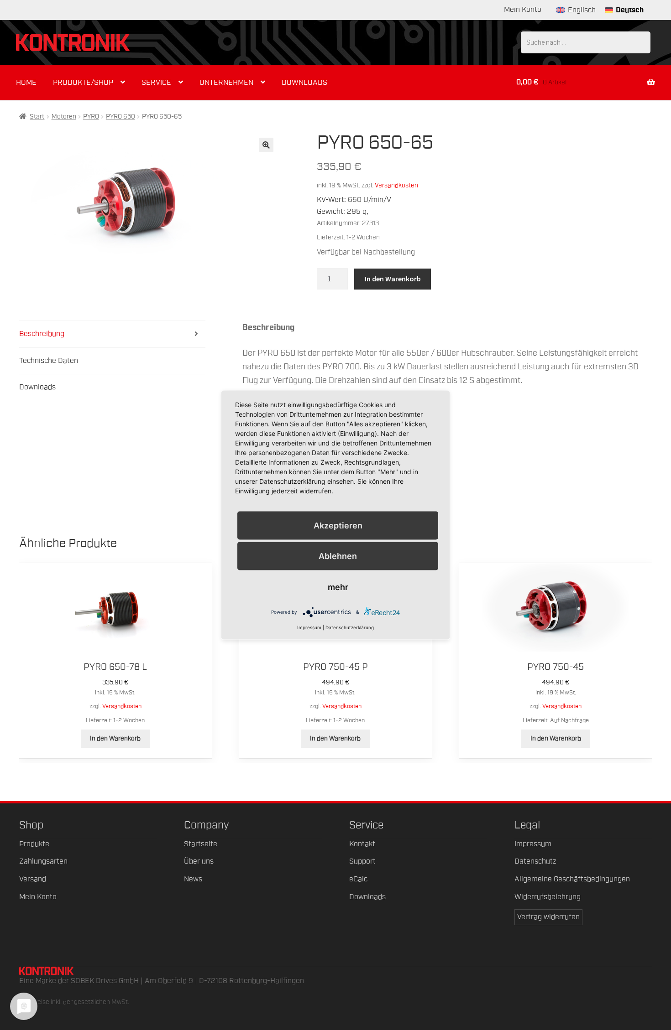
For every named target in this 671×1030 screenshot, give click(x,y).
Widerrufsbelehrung (547, 897)
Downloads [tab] (37, 387)
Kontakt (362, 844)
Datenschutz (535, 861)
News (193, 879)
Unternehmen (226, 82)
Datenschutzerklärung (349, 627)
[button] (266, 145)
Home (26, 82)
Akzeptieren (338, 525)
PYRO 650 (120, 117)
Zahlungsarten (43, 861)
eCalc (358, 879)
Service (156, 82)
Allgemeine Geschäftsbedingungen (572, 879)
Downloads (304, 82)
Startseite (200, 844)
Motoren (64, 117)
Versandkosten (396, 185)
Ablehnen (338, 555)
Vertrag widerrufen (548, 917)
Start (37, 117)
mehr (338, 586)
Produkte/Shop (83, 82)
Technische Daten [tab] (48, 360)
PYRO (91, 117)
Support (362, 861)
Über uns (199, 861)
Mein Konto (522, 9)
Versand (32, 879)
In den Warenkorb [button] (115, 738)
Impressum (532, 844)
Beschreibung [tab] (41, 333)
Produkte (34, 844)
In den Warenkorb (393, 278)
